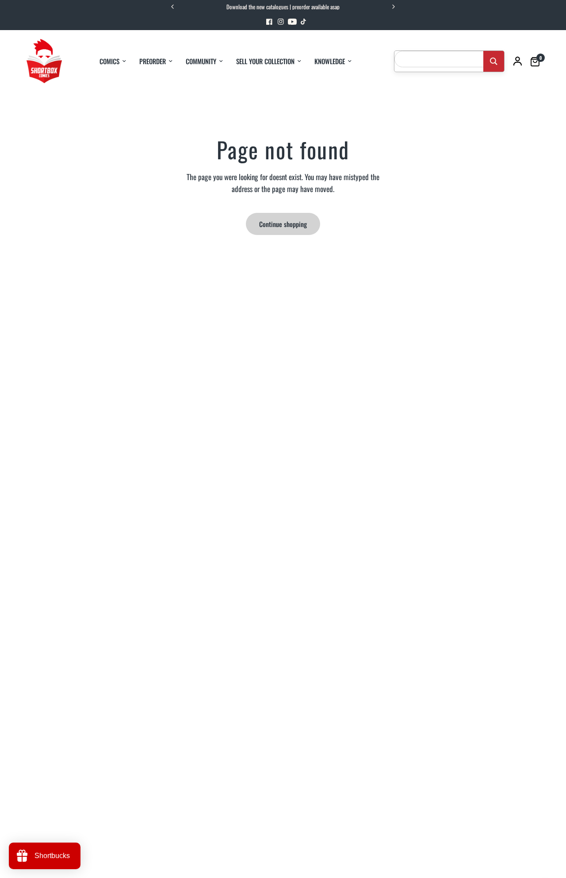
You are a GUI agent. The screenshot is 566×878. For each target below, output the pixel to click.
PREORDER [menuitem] (152, 61)
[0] (532, 61)
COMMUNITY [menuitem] (201, 61)
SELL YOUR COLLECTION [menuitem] (265, 61)
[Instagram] (281, 21)
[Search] (493, 61)
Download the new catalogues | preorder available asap (283, 6)
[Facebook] (269, 21)
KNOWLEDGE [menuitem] (329, 61)
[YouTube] (292, 21)
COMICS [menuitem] (109, 61)
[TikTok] (304, 21)
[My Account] (517, 61)
